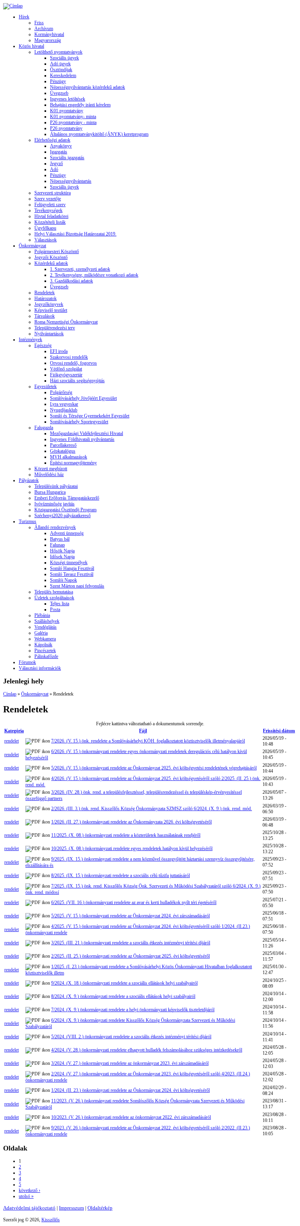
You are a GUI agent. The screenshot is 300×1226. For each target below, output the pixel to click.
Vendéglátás (45, 627)
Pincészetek (45, 650)
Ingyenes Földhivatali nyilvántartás (82, 439)
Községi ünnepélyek (69, 562)
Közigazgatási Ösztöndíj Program (65, 509)
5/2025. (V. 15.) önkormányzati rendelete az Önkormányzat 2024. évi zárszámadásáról (130, 916)
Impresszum (71, 1208)
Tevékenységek (48, 210)
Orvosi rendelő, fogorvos (73, 363)
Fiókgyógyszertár (66, 375)
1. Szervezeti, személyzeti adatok (80, 269)
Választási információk (40, 668)
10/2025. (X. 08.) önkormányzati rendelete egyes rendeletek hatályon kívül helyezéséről (131, 848)
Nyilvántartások (49, 333)
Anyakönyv (61, 146)
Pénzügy (58, 81)
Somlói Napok (63, 580)
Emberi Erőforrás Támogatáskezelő (66, 498)
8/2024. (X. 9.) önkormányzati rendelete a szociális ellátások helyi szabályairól (123, 996)
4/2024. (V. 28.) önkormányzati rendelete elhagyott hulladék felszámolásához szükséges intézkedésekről (146, 1050)
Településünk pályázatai (56, 486)
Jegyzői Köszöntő (51, 257)
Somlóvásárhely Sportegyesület (79, 421)
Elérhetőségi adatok (52, 140)
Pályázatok (29, 480)
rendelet (11, 741)
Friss (39, 22)
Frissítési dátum (279, 730)
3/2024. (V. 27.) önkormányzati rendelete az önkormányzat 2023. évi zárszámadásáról (130, 1063)
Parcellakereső (63, 445)
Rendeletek (44, 292)
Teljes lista (59, 603)
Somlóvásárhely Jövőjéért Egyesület (83, 398)
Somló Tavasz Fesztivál (71, 574)
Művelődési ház (49, 474)
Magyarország (47, 40)
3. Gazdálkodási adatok (71, 281)
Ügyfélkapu (45, 228)
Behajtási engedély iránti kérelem (80, 105)
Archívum (43, 28)
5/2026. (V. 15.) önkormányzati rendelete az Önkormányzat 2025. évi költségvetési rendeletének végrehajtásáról (154, 768)
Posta (55, 609)
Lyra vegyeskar (64, 404)
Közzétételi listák (50, 222)
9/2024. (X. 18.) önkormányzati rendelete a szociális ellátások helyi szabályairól (124, 983)
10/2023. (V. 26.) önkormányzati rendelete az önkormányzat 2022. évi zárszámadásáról (131, 1117)
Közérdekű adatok (51, 263)
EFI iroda (59, 351)
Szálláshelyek (46, 621)
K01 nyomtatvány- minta (73, 116)
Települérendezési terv (54, 328)
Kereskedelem (63, 75)
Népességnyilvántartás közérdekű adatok (87, 87)
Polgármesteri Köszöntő (56, 251)
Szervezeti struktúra (52, 193)
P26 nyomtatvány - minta (73, 122)
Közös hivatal (31, 46)
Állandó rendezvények (55, 527)
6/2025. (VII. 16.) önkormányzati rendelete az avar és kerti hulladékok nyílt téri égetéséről (133, 902)
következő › (29, 1190)
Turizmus (27, 521)
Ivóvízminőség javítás (54, 504)
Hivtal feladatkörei (51, 216)
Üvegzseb (59, 93)
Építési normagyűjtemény (73, 463)
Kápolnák (43, 644)
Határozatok (45, 298)
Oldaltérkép (100, 1208)
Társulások (44, 316)
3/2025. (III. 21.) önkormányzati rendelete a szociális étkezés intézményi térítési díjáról (130, 943)
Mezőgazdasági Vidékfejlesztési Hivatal (86, 433)
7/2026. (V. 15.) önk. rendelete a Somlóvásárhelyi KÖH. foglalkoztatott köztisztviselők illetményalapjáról (148, 741)
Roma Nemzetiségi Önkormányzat (66, 322)
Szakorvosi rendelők (69, 357)
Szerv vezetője (47, 198)
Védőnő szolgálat (66, 369)
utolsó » (26, 1196)
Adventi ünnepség (67, 533)
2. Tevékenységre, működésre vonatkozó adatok (94, 275)
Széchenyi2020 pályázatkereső (62, 515)
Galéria (41, 633)
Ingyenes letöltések (67, 99)
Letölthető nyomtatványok (58, 52)
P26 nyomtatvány (66, 128)
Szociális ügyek (64, 58)
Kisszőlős (50, 1219)
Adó (54, 169)
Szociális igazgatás (67, 157)
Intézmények (30, 339)
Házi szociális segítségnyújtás (77, 380)
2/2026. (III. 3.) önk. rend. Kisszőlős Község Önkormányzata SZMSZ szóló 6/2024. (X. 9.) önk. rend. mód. (151, 808)
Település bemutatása (53, 592)
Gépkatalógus (62, 451)
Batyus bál (60, 539)
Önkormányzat (32, 245)
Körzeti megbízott (50, 468)
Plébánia (42, 615)
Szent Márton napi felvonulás (77, 586)
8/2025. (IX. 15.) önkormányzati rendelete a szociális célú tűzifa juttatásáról (120, 875)
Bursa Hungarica (50, 492)
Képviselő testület (50, 310)
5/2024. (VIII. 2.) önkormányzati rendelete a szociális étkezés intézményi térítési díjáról (131, 1036)
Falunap (57, 545)
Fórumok (27, 662)
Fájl (143, 730)
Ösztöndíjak (61, 69)
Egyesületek (45, 386)
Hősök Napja (62, 551)
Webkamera (45, 639)
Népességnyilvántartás (70, 181)
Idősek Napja (62, 556)
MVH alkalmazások (68, 457)
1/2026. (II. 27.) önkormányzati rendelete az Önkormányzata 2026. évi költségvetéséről (131, 822)
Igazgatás (58, 152)
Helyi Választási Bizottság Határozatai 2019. (75, 234)
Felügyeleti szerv (50, 204)
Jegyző (56, 163)
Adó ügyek (60, 64)
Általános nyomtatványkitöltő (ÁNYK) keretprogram (99, 134)
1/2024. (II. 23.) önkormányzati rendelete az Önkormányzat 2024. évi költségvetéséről (130, 1090)
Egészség (43, 345)
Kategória (14, 730)
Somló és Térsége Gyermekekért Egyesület (89, 416)
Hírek (24, 17)
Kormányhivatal (49, 34)
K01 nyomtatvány (66, 110)
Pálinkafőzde (46, 656)
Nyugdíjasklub (63, 410)
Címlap (9, 694)
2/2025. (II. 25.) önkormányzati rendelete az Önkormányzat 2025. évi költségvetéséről (130, 956)
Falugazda (43, 427)
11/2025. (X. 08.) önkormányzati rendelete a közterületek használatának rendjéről (125, 835)
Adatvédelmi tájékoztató (29, 1208)
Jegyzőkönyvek (48, 304)
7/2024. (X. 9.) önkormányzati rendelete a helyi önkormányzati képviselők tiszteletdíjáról (132, 1009)
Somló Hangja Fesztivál (72, 568)
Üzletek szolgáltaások (54, 597)
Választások (45, 240)
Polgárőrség (61, 392)
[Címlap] (13, 6)
